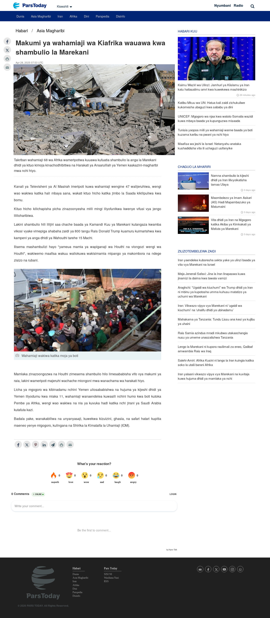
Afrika (73, 16)
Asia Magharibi (41, 16)
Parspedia (102, 16)
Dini (86, 16)
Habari (22, 30)
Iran (60, 16)
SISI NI (108, 574)
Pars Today (32, 5)
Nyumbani (222, 5)
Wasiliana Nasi (111, 577)
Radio (238, 5)
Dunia (20, 16)
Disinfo (120, 16)
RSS (106, 581)
